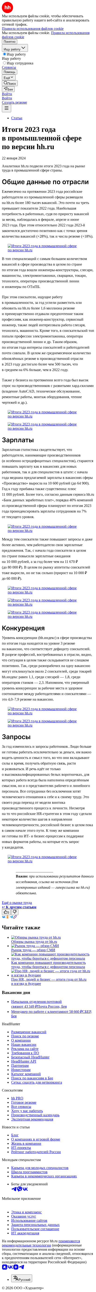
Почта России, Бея (52, 1006)
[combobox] (21, 1278)
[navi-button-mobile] (6, 108)
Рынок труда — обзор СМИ (33, 950)
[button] (7, 94)
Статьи (16, 118)
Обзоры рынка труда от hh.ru (34, 942)
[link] (10, 83)
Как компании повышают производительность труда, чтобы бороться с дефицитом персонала (48, 965)
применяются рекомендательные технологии (41, 1243)
